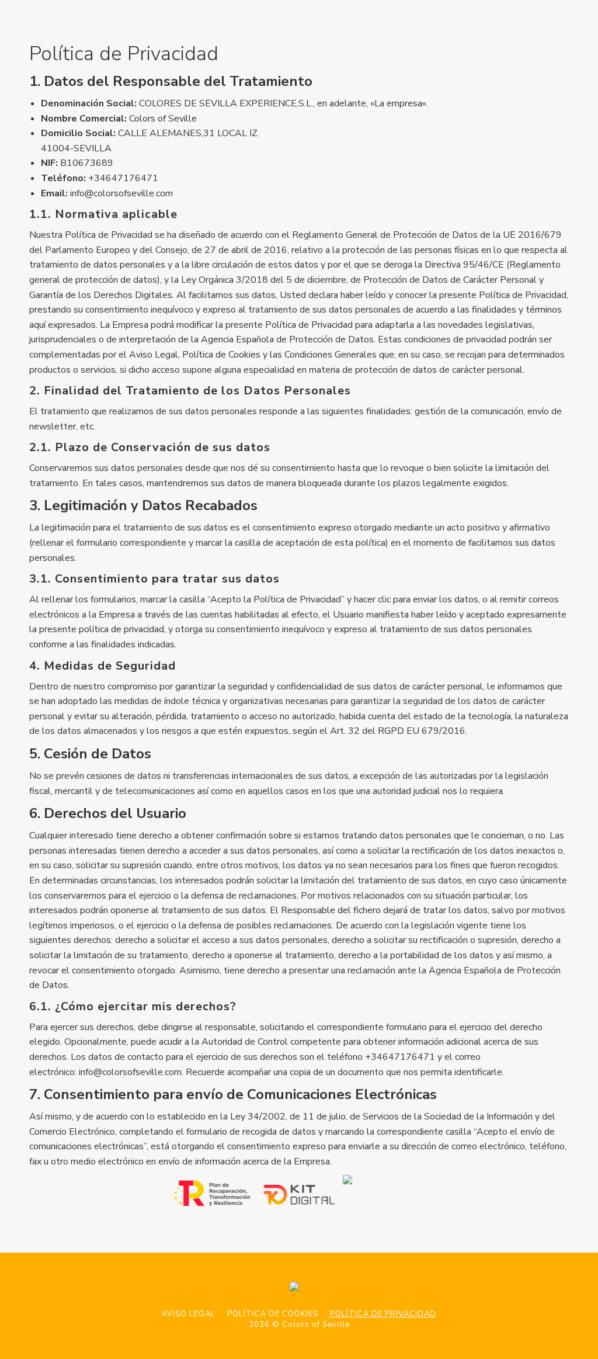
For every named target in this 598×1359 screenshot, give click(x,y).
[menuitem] (188, 1314)
